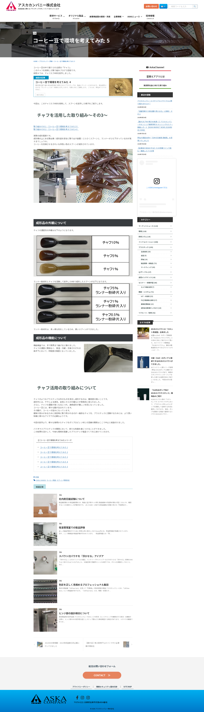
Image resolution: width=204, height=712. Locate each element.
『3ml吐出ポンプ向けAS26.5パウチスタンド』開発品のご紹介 (162, 393)
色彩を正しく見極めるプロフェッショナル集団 (83, 584)
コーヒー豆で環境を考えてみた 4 (54, 461)
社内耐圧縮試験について (72, 499)
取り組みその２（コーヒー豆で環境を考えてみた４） (56, 129)
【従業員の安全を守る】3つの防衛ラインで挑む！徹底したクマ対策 (154, 149)
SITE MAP (127, 686)
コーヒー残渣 (51, 480)
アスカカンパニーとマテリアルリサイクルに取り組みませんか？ (154, 102)
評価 (37, 477)
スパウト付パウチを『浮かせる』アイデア (81, 556)
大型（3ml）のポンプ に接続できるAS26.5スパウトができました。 (162, 361)
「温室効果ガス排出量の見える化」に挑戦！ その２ (154, 112)
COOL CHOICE (41, 480)
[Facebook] (77, 697)
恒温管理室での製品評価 (72, 527)
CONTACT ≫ (102, 675)
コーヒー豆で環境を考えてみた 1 (54, 447)
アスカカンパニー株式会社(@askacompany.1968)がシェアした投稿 (164, 212)
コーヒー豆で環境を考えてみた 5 (54, 466)
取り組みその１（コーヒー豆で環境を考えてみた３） (56, 126)
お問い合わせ (151, 6)
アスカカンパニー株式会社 (39, 4)
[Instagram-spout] (82, 697)
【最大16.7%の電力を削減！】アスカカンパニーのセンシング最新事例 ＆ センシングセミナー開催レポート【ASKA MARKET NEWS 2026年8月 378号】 (155, 125)
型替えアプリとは (156, 76)
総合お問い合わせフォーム (102, 666)
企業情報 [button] (117, 16)
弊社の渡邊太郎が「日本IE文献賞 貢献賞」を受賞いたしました (154, 139)
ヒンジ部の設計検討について (74, 613)
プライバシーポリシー (81, 686)
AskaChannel (156, 67)
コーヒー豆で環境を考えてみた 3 (54, 457)
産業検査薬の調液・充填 (99, 16)
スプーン (60, 480)
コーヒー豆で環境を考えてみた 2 (54, 452)
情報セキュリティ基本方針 (106, 686)
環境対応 (66, 480)
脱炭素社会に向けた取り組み (155, 85)
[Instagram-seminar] (88, 697)
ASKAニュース (134, 16)
